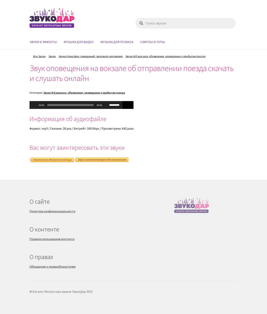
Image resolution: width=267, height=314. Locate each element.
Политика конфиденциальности (52, 211)
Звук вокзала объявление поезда (52, 159)
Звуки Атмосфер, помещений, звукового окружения (91, 56)
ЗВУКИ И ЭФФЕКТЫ (43, 42)
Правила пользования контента (52, 239)
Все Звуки (39, 56)
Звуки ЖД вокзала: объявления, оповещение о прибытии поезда (165, 56)
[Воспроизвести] (35, 105)
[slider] (114, 104)
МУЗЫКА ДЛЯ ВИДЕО (79, 42)
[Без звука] (106, 105)
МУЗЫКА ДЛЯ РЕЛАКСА (116, 42)
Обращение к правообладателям (52, 266)
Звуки (52, 56)
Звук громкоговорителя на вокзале (102, 159)
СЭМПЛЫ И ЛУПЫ (152, 42)
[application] (76, 105)
